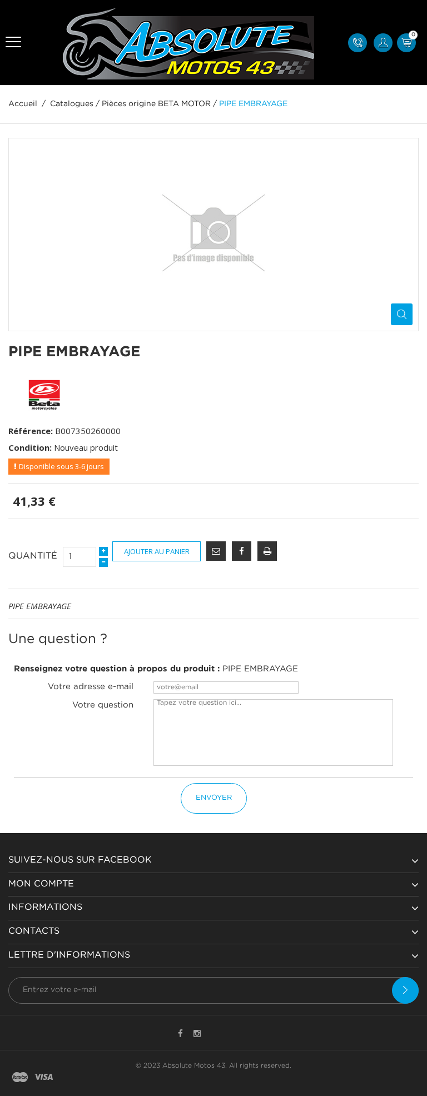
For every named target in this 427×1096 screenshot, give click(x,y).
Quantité (32, 556)
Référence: (30, 430)
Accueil (22, 104)
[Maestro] (20, 1078)
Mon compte (41, 884)
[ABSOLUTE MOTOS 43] (184, 42)
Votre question (102, 705)
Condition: (30, 447)
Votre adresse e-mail (90, 686)
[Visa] (43, 1078)
